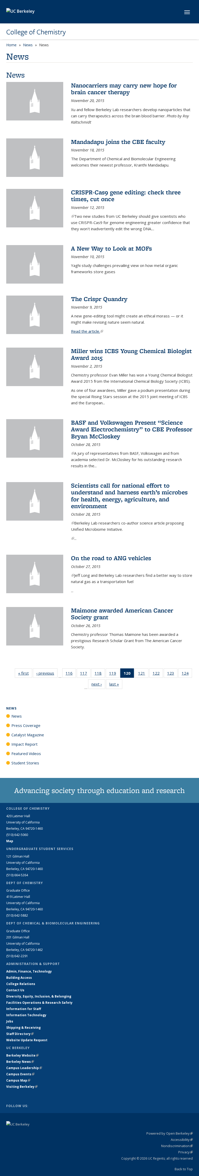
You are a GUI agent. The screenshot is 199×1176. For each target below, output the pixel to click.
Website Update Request (26, 1040)
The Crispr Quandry (99, 299)
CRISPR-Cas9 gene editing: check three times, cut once (126, 195)
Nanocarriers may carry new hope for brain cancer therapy (124, 88)
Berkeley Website (22, 1055)
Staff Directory (20, 1034)
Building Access (19, 977)
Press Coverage (25, 725)
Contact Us (15, 990)
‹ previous (47, 673)
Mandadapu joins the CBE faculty (118, 142)
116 (71, 674)
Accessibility (182, 1139)
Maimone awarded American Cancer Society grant (122, 613)
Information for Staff (23, 1009)
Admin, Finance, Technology (29, 971)
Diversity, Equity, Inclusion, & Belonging (38, 996)
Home (11, 44)
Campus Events (20, 1074)
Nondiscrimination (177, 1145)
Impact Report (24, 744)
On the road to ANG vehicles (111, 558)
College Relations (20, 984)
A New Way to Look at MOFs (111, 248)
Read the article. (87, 331)
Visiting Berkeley (22, 1086)
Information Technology (26, 1015)
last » (115, 684)
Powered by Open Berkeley (169, 1133)
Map (9, 841)
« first (25, 673)
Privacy (185, 1152)
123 (172, 674)
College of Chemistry (36, 32)
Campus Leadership (24, 1068)
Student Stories (25, 762)
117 (85, 674)
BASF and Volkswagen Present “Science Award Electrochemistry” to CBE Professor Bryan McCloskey (131, 429)
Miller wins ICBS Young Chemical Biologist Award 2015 (131, 354)
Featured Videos (26, 753)
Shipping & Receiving (23, 1027)
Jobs (9, 1021)
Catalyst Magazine (27, 734)
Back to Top (184, 1169)
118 (100, 674)
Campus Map (18, 1080)
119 (114, 674)
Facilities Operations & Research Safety (39, 1002)
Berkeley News (20, 1061)
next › (98, 684)
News (28, 44)
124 (187, 674)
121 (143, 674)
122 (158, 674)
